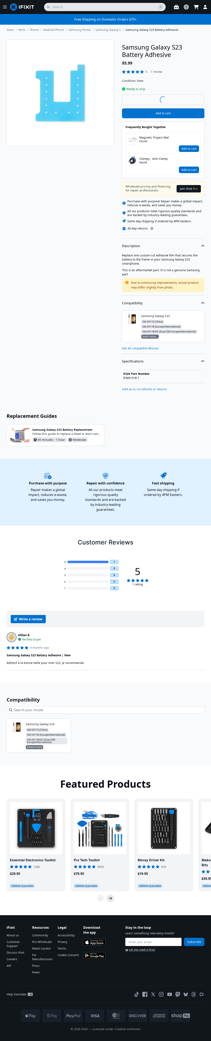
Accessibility (66, 935)
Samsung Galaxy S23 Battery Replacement (62, 430)
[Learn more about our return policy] (152, 228)
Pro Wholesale (42, 942)
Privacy (62, 942)
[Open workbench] (176, 7)
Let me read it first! (142, 950)
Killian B (23, 635)
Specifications (133, 361)
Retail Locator (41, 948)
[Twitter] (153, 994)
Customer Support (13, 944)
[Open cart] (196, 7)
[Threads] (193, 994)
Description (131, 246)
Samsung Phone (79, 30)
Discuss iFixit (15, 952)
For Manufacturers (42, 957)
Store (10, 30)
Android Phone (53, 30)
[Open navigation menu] (5, 7)
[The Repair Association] (201, 994)
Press (36, 966)
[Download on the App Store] (94, 942)
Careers (12, 959)
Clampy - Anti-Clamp (153, 159)
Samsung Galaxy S (108, 30)
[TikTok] (136, 994)
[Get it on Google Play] (94, 955)
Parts (21, 30)
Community (40, 935)
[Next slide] (110, 898)
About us (13, 935)
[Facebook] (144, 994)
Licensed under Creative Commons (116, 1029)
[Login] (205, 7)
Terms (62, 948)
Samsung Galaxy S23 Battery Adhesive (151, 30)
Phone (34, 30)
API (9, 966)
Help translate (16, 994)
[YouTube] (169, 994)
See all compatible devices (140, 348)
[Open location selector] (186, 7)
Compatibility (132, 303)
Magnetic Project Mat (154, 137)
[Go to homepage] (24, 7)
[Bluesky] (186, 994)
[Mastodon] (177, 994)
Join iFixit (189, 189)
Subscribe (194, 942)
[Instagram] (161, 994)
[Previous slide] (100, 898)
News (36, 972)
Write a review (30, 619)
